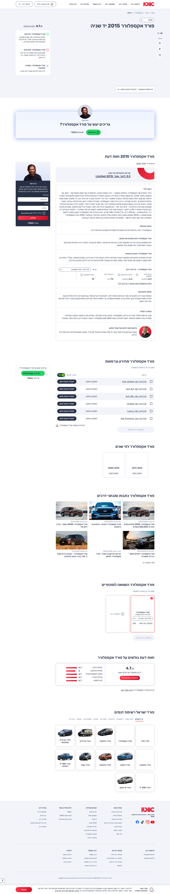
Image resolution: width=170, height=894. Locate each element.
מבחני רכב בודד (116, 855)
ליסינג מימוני (67, 855)
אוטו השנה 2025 (65, 816)
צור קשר (119, 834)
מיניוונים (111, 719)
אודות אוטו (118, 827)
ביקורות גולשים (29, 26)
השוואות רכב (41, 812)
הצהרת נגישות (117, 819)
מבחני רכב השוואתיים (114, 858)
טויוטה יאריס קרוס (90, 830)
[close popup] (119, 867)
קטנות (79, 719)
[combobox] (146, 20)
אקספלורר (138, 13)
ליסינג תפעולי (66, 858)
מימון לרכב (42, 827)
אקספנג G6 (93, 816)
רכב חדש (43, 816)
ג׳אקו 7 (94, 819)
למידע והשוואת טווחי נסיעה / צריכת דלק (134, 283)
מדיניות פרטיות (116, 812)
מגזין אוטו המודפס (65, 819)
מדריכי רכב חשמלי (90, 862)
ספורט (95, 719)
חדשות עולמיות (149, 858)
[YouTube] (152, 822)
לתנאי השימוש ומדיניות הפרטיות (67, 891)
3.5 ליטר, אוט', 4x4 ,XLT (136, 389)
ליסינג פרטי (67, 862)
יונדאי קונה (93, 812)
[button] (45, 4)
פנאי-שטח (129, 719)
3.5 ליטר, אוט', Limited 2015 (113, 176)
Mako (69, 812)
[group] (139, 719)
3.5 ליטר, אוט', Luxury (136, 411)
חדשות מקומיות (149, 855)
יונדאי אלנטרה (92, 827)
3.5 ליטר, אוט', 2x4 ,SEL (136, 396)
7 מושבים (120, 719)
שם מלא (45, 195)
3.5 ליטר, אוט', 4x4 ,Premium (133, 418)
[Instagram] (147, 822)
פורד (146, 13)
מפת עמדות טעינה (90, 858)
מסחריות (103, 719)
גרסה (94, 269)
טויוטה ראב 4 (92, 838)
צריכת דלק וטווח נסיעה (38, 823)
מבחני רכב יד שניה (115, 862)
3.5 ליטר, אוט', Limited (136, 404)
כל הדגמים (139, 719)
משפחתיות (87, 719)
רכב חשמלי (93, 855)
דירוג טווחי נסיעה (91, 866)
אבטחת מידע (117, 816)
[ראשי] (147, 809)
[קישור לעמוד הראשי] (148, 4)
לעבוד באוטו (118, 830)
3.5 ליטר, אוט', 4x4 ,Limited (134, 381)
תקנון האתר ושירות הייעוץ (113, 823)
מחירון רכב (42, 819)
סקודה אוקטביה (91, 834)
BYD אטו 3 (93, 823)
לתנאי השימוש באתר (26, 213)
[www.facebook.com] (137, 822)
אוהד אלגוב (141, 163)
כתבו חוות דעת (127, 690)
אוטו (152, 13)
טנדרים (72, 719)
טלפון (46, 204)
